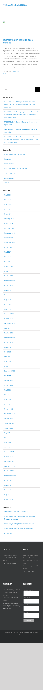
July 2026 (7, 195)
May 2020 (7, 495)
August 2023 (8, 342)
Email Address (28, 590)
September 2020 (10, 476)
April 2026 (7, 209)
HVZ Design (28, 633)
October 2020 (9, 471)
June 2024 (7, 295)
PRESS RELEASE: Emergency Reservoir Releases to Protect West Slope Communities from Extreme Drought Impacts (21, 114)
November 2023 (9, 328)
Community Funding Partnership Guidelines (19, 528)
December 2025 (9, 228)
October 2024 (9, 276)
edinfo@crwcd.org (9, 563)
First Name (27, 597)
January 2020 (8, 499)
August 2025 (8, 247)
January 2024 (8, 319)
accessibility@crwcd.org (11, 603)
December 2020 (9, 461)
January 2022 (8, 409)
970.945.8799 (11, 558)
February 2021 (9, 452)
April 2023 (7, 357)
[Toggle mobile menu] (39, 7)
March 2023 (8, 361)
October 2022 (9, 380)
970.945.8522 (13, 555)
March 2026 (8, 214)
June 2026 (7, 200)
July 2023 (7, 347)
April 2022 (7, 404)
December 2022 (9, 371)
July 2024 (7, 290)
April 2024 (7, 304)
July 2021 (7, 433)
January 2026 (8, 223)
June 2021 (7, 438)
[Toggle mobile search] (35, 7)
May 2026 (7, 204)
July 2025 (7, 252)
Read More (6, 74)
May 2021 (7, 442)
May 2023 (7, 352)
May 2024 (7, 300)
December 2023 (9, 323)
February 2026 (9, 219)
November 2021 (9, 414)
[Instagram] (26, 575)
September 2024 (10, 281)
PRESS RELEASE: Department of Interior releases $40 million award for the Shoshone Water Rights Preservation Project (21, 139)
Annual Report (9, 533)
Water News (16, 72)
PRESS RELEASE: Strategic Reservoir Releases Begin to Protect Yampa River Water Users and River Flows (19, 104)
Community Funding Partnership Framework (19, 524)
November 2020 (9, 466)
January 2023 (8, 366)
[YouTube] (29, 575)
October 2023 (9, 333)
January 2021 (8, 457)
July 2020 (7, 485)
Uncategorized (9, 178)
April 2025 (7, 261)
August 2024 (8, 285)
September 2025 (10, 242)
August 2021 (8, 428)
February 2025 (9, 266)
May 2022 (7, 399)
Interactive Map (28, 571)
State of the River (10, 173)
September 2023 (10, 338)
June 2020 (7, 490)
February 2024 (9, 314)
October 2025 (9, 238)
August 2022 (8, 385)
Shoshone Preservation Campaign (15, 168)
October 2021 (9, 418)
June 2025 (7, 257)
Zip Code (26, 612)
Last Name (27, 605)
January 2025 (8, 271)
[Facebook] (23, 575)
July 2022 (7, 390)
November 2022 (9, 376)
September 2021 (10, 423)
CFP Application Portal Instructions (16, 511)
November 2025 (9, 233)
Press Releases (9, 164)
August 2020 (8, 480)
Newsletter (8, 159)
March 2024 (8, 309)
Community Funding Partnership (15, 154)
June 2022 (7, 395)
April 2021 (7, 447)
